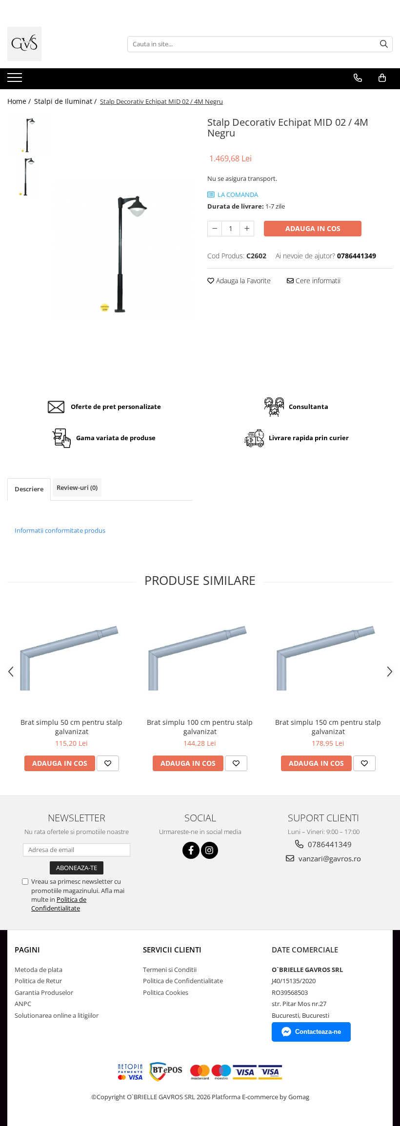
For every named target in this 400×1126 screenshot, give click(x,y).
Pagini (27, 949)
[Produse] (15, 80)
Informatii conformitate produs (60, 530)
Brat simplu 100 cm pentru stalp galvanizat (200, 727)
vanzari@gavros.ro (329, 858)
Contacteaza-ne (318, 1031)
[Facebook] (191, 850)
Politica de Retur (38, 980)
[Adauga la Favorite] (108, 763)
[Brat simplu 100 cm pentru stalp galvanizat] (199, 658)
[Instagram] (209, 850)
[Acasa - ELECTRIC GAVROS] (56, 44)
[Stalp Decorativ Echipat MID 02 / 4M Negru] (123, 249)
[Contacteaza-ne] (358, 78)
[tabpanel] (123, 249)
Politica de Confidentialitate (58, 903)
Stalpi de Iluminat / (66, 101)
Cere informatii (317, 280)
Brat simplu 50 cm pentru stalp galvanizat (71, 727)
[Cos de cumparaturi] (382, 78)
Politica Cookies (165, 992)
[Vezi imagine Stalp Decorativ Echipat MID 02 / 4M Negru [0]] (28, 134)
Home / (20, 101)
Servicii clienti (172, 949)
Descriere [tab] (29, 489)
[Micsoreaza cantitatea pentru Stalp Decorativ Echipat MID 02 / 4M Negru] (214, 228)
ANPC (23, 1003)
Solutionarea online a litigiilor (57, 1015)
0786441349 (329, 844)
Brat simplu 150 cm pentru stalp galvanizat (328, 727)
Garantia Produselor (44, 992)
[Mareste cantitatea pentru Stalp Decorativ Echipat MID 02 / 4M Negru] (247, 228)
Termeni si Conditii (170, 969)
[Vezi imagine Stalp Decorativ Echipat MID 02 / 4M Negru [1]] (28, 175)
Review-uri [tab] (77, 487)
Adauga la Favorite (242, 280)
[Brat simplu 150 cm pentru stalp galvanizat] (328, 658)
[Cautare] (384, 44)
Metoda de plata (38, 969)
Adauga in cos (312, 228)
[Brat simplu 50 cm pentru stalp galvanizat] (71, 658)
